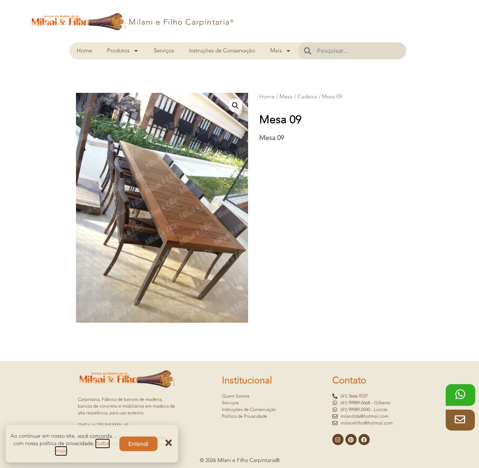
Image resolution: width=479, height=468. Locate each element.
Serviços (164, 50)
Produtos (118, 50)
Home (84, 50)
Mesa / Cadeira (298, 96)
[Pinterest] (351, 439)
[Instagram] (338, 439)
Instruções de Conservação (222, 50)
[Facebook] (364, 439)
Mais (276, 50)
